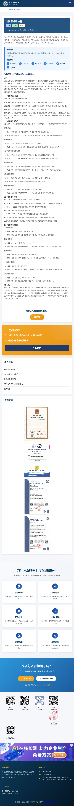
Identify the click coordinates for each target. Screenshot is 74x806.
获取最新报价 (47, 679)
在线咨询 (37, 347)
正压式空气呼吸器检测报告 (13, 384)
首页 (3, 9)
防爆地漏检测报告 (10, 379)
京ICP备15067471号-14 (51, 802)
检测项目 (10, 9)
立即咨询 (37, 317)
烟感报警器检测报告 (11, 374)
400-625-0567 (43, 685)
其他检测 (18, 9)
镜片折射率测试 (9, 369)
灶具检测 (7, 389)
